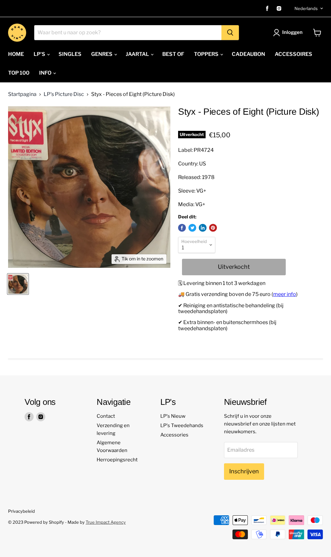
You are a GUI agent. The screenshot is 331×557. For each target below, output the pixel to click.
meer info (284, 294)
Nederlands (306, 8)
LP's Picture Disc (64, 94)
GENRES (102, 54)
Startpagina (22, 94)
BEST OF (173, 54)
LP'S (40, 54)
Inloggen (292, 32)
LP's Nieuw (173, 416)
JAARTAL (138, 54)
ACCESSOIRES (293, 54)
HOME (16, 54)
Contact (106, 416)
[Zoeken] (230, 32)
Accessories (174, 435)
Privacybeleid (21, 511)
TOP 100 (18, 73)
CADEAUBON (248, 54)
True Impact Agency (106, 522)
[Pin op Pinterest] (213, 228)
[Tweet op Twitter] (192, 228)
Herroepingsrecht (117, 460)
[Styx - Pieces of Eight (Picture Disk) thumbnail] (17, 284)
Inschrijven (244, 471)
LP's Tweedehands (181, 425)
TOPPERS (206, 54)
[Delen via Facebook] (182, 228)
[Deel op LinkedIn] (203, 228)
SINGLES (70, 54)
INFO (45, 73)
